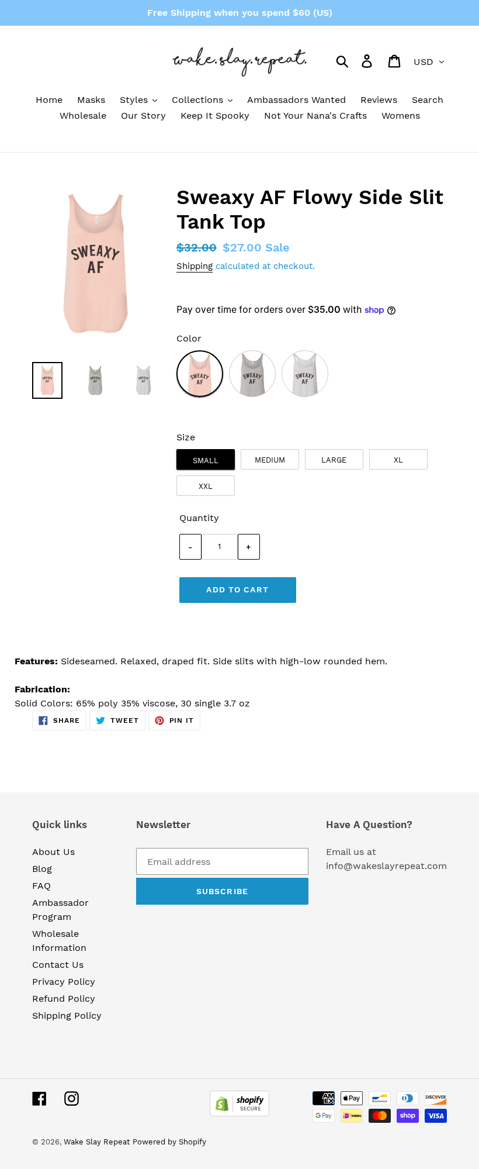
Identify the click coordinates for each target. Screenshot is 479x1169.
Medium (270, 460)
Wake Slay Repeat (97, 1141)
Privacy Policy (63, 981)
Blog (42, 868)
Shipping (194, 266)
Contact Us (58, 964)
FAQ (41, 885)
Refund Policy (63, 998)
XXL (206, 486)
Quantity (199, 517)
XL (398, 460)
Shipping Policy (67, 1015)
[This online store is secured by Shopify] (239, 1113)
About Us (53, 851)
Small (205, 460)
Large (333, 460)
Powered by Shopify (169, 1141)
